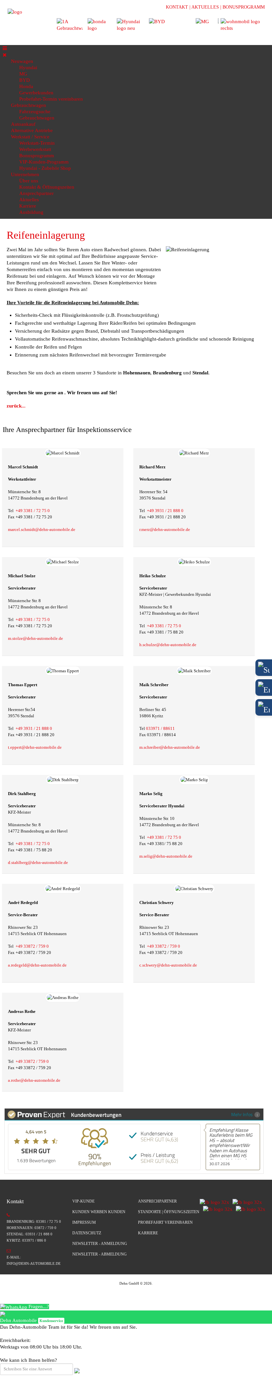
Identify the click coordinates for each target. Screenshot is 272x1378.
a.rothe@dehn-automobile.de (34, 1080)
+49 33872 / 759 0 (32, 946)
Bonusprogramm (36, 155)
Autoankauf (23, 124)
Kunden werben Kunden (98, 1212)
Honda (26, 86)
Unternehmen (25, 174)
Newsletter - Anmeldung (99, 1243)
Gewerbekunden (36, 92)
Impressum (84, 1222)
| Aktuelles (204, 7)
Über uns (28, 180)
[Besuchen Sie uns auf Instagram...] (245, 1201)
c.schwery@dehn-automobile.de (168, 965)
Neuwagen (22, 61)
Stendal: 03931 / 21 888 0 (29, 1234)
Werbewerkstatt (35, 149)
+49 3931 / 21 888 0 (165, 510)
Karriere (27, 206)
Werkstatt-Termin (37, 143)
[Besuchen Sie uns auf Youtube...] (249, 1209)
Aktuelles (29, 199)
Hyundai (28, 67)
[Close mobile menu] (5, 55)
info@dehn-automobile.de (34, 1263)
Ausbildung (31, 212)
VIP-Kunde (83, 1201)
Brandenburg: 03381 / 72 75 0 (34, 1221)
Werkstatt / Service (30, 136)
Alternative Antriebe (32, 130)
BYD (24, 80)
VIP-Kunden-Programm (44, 162)
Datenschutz (86, 1233)
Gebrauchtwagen (28, 105)
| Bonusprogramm (242, 7)
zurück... (16, 405)
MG (23, 73)
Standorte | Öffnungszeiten (168, 1212)
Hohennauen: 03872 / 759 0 (31, 1228)
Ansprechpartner (36, 193)
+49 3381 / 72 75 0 (33, 510)
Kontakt (177, 7)
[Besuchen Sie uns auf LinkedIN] (216, 1209)
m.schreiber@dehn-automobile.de (169, 747)
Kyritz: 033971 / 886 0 (26, 1240)
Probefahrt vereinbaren (165, 1222)
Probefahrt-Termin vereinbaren (51, 99)
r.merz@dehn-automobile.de (164, 529)
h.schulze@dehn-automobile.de (167, 644)
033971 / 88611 (160, 728)
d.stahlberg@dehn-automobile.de (38, 862)
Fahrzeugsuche (34, 111)
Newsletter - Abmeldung (99, 1254)
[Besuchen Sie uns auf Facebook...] (214, 1201)
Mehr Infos (242, 1114)
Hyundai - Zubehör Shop (45, 168)
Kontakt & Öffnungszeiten (46, 187)
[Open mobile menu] (5, 48)
